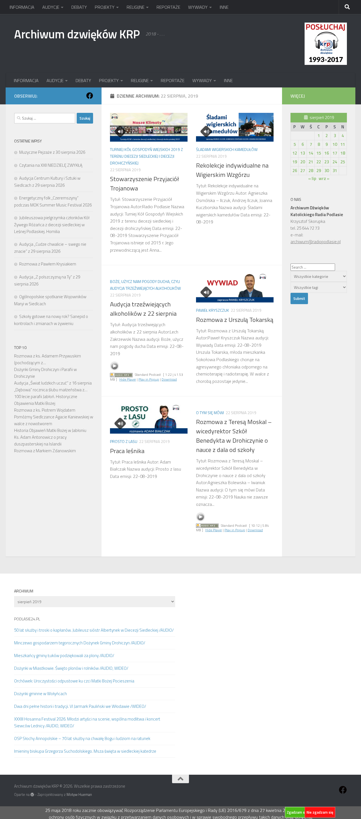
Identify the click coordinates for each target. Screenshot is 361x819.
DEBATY (79, 7)
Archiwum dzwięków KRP (77, 33)
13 (302, 153)
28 (311, 170)
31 (335, 170)
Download (169, 379)
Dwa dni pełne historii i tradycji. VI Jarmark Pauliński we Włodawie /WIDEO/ (80, 706)
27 (302, 170)
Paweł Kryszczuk (212, 310)
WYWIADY (198, 7)
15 (318, 153)
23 (326, 162)
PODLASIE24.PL (27, 619)
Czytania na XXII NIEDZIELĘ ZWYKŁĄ (50, 165)
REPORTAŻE (168, 7)
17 (335, 153)
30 (326, 170)
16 (326, 153)
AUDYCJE (50, 7)
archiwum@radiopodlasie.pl (315, 241)
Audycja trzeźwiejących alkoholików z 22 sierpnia (143, 308)
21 (311, 162)
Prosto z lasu (123, 441)
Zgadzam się (297, 812)
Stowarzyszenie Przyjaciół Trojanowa (144, 183)
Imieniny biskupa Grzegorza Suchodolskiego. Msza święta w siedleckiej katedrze (85, 751)
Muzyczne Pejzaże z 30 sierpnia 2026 (52, 152)
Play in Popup (148, 379)
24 (335, 162)
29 (318, 170)
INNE (224, 7)
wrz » (324, 178)
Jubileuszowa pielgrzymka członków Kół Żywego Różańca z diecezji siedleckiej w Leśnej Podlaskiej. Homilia (51, 224)
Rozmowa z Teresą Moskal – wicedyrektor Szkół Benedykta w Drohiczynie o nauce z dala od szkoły (234, 435)
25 (342, 162)
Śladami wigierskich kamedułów (226, 149)
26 (294, 170)
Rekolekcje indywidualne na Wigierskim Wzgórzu (232, 170)
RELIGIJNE (135, 7)
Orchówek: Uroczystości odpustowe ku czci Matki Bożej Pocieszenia (74, 681)
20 (302, 162)
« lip (312, 178)
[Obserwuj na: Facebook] (89, 95)
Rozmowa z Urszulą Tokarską (234, 319)
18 (342, 153)
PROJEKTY (105, 7)
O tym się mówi (210, 413)
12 (294, 153)
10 (335, 144)
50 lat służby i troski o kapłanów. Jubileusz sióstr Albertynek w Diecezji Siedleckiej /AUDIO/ (94, 630)
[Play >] (114, 365)
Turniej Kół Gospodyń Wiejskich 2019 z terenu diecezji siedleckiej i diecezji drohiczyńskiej (146, 156)
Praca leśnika (127, 451)
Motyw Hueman (79, 794)
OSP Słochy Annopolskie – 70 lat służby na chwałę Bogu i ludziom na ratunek (82, 738)
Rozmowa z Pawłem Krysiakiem (47, 264)
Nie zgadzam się (320, 812)
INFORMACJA (22, 7)
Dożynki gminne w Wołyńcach (40, 693)
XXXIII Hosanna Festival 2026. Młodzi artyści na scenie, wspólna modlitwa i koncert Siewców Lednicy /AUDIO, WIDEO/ (87, 722)
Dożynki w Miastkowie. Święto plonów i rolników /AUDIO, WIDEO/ (71, 668)
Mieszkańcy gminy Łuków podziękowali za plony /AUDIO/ (64, 655)
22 (318, 162)
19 (294, 162)
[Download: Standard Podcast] (121, 374)
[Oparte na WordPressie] (32, 794)
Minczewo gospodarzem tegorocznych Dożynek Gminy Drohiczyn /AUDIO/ (79, 643)
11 (342, 144)
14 (311, 153)
